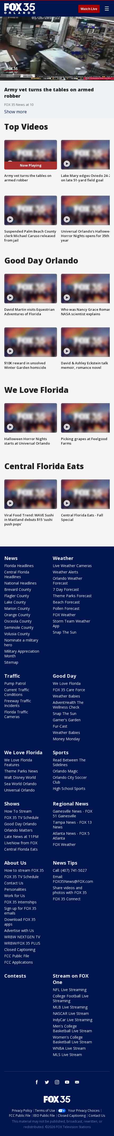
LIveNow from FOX (20, 842)
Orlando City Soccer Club (70, 780)
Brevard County (17, 589)
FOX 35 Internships (20, 901)
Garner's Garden (67, 719)
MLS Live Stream (67, 1054)
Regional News (70, 803)
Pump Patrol (15, 683)
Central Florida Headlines (16, 574)
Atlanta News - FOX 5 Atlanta (71, 836)
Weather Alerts (65, 571)
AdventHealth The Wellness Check (68, 705)
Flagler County (16, 595)
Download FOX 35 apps (20, 922)
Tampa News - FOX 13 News (72, 824)
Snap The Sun (64, 632)
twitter (47, 1082)
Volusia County (17, 633)
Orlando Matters (18, 830)
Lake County (15, 602)
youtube (67, 1082)
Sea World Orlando (20, 783)
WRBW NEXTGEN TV (22, 936)
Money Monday (66, 738)
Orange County (17, 614)
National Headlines (20, 583)
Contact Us (13, 882)
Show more (15, 112)
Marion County (17, 608)
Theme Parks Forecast (72, 595)
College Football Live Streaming (71, 998)
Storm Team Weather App (71, 623)
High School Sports (69, 788)
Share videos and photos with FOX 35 (70, 890)
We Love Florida (67, 683)
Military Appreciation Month (21, 653)
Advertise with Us (19, 930)
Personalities (15, 889)
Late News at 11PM (21, 836)
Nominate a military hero (21, 642)
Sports (60, 752)
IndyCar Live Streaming (72, 1019)
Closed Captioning (19, 949)
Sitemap (11, 662)
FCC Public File (16, 955)
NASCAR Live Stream (71, 1013)
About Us (15, 863)
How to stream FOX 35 (24, 870)
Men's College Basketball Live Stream (72, 1028)
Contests (15, 976)
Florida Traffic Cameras (16, 714)
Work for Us (14, 895)
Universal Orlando (19, 790)
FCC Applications (18, 962)
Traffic (12, 676)
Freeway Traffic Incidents (17, 703)
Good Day (64, 676)
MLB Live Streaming (70, 1007)
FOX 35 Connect (67, 898)
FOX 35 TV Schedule (21, 817)
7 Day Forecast (66, 589)
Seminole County (18, 627)
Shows (11, 803)
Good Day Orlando (20, 823)
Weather (63, 558)
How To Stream (18, 811)
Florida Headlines (19, 565)
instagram (57, 1082)
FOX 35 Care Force (69, 689)
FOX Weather (64, 614)
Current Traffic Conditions (16, 692)
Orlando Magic (65, 771)
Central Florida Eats (21, 849)
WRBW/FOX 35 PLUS (22, 943)
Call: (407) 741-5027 (70, 870)
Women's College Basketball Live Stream (72, 1039)
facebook (37, 1082)
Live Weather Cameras (72, 565)
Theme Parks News (21, 771)
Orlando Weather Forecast (67, 581)
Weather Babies (66, 696)
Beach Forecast (66, 602)
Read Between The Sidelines (69, 762)
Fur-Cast (60, 726)
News (10, 558)
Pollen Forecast (66, 608)
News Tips (65, 863)
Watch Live (89, 9)
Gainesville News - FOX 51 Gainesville (72, 813)
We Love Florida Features (18, 762)
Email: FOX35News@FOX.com (73, 879)
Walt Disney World (20, 777)
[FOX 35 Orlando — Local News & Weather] (19, 8)
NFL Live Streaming (69, 989)
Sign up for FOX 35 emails (20, 911)
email (77, 1082)
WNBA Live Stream (69, 1048)
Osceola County (18, 621)
